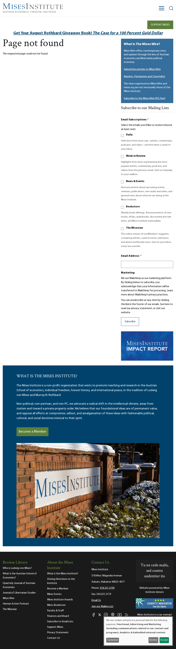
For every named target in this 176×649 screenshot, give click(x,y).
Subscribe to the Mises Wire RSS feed (144, 98)
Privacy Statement (58, 632)
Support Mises (160, 24)
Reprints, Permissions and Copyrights (144, 76)
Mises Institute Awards (60, 599)
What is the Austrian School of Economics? (20, 575)
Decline (153, 640)
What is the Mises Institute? (62, 573)
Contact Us (53, 638)
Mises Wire (8, 598)
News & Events (135, 181)
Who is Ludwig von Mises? (17, 568)
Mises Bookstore (56, 605)
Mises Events (54, 594)
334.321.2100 (107, 588)
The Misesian (134, 228)
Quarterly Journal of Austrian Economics (19, 585)
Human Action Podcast (16, 603)
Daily (129, 134)
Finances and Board (58, 616)
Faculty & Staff (55, 610)
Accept (164, 640)
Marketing (128, 272)
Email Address (131, 256)
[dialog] (138, 631)
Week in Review (135, 156)
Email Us (96, 600)
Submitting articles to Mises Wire (142, 69)
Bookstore (133, 206)
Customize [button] (112, 640)
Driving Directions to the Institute (61, 581)
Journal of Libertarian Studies (19, 592)
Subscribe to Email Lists (60, 621)
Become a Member (32, 431)
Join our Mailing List (102, 606)
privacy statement (141, 308)
